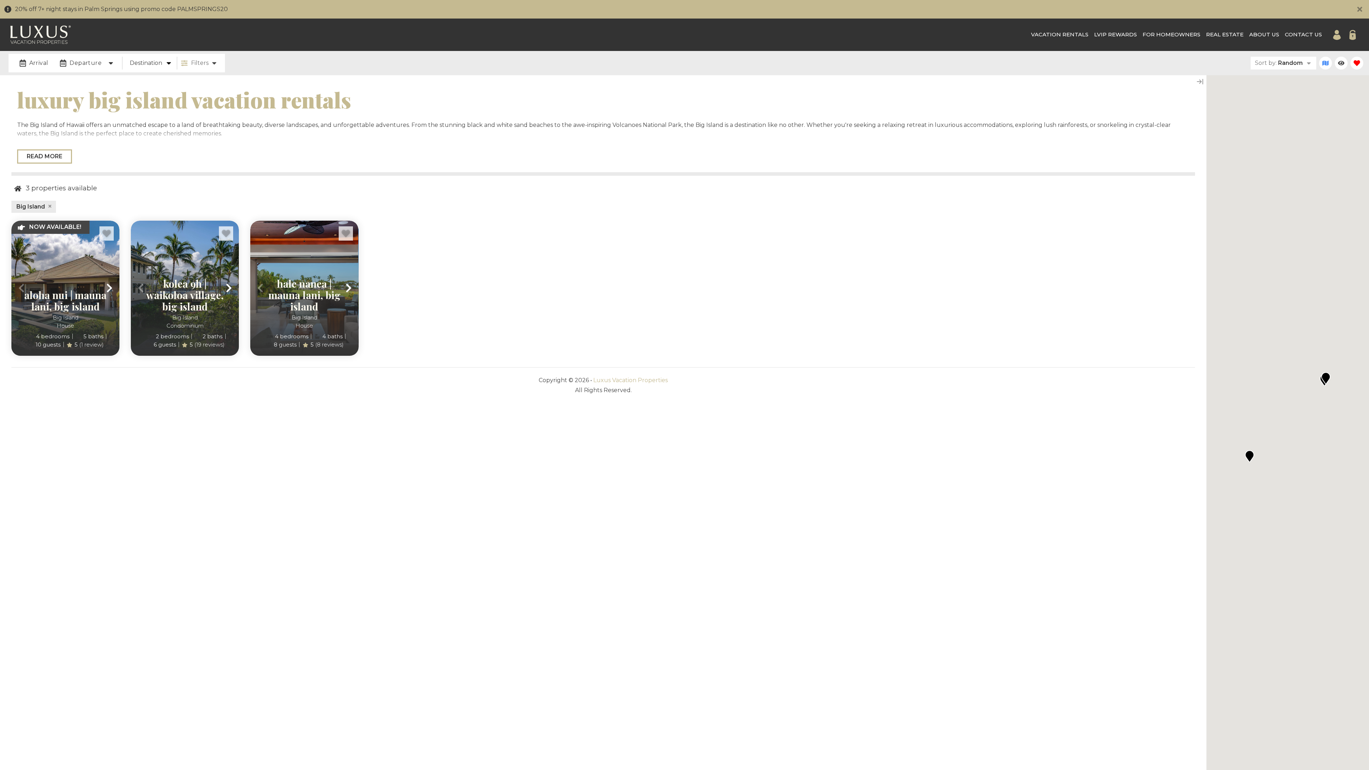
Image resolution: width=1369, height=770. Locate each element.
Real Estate (1225, 34)
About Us (1264, 34)
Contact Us (1303, 34)
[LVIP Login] (1336, 35)
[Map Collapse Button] (1200, 81)
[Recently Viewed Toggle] (1341, 63)
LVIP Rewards (1115, 34)
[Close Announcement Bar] (1360, 9)
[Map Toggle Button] (1325, 63)
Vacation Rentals (1059, 34)
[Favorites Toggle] (1356, 63)
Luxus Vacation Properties (630, 380)
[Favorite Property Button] (106, 233)
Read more (44, 156)
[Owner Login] (1352, 35)
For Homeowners (1171, 34)
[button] (21, 288)
